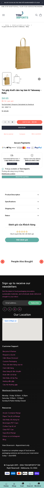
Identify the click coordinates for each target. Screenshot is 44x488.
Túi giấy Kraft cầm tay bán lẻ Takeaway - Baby (15, 27)
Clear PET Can (8, 430)
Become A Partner (9, 351)
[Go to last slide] (4, 79)
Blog (4, 440)
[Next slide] (39, 79)
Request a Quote (9, 355)
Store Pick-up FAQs (22, 177)
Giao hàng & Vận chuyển (12, 371)
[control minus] (4, 122)
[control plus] (13, 122)
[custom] (5, 309)
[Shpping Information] (11, 156)
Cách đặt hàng (8, 368)
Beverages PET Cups (10, 423)
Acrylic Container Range (12, 413)
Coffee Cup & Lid (9, 426)
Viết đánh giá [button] (22, 240)
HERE (14, 456)
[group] (6, 79)
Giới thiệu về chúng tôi (11, 420)
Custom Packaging (10, 361)
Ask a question (36, 134)
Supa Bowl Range (9, 433)
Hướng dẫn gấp (8, 381)
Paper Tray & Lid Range (11, 416)
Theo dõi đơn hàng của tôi (12, 365)
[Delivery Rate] (32, 156)
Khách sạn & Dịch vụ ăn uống (20, 25)
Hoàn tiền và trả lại (9, 375)
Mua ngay (22, 127)
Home (7, 25)
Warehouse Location (8, 174)
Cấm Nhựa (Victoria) (10, 358)
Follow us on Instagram (11, 436)
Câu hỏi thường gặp (10, 385)
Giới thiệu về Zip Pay (10, 378)
